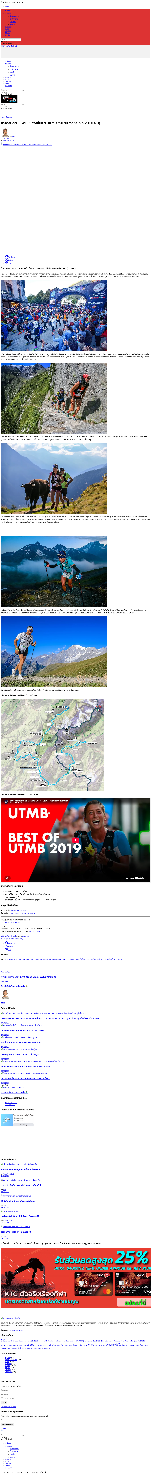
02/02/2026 (5, 1083)
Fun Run (34, 1340)
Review (8, 27)
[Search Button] (23, 90)
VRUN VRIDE (8, 1174)
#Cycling (4, 939)
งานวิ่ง (37, 1345)
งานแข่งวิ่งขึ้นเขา (80, 959)
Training (8, 31)
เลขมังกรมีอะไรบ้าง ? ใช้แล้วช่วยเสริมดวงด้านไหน (22, 1030)
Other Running (67, 1341)
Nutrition (59, 1341)
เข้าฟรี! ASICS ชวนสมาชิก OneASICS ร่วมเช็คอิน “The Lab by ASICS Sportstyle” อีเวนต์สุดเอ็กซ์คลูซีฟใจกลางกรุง (50, 1018)
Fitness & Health (11, 1360)
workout (25, 1345)
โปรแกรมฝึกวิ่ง (38, 1348)
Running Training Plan (14, 1345)
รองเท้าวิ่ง (112, 1344)
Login (7, 6)
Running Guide (107, 1341)
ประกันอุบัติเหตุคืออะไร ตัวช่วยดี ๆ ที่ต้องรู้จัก (20, 1054)
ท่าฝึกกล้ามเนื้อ (67, 1345)
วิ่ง (119, 1344)
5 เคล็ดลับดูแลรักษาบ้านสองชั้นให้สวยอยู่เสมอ (21, 1042)
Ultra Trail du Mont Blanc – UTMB (22, 913)
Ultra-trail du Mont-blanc (41, 959)
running (97, 1340)
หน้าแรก (8, 11)
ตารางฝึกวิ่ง (59, 1345)
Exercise (21, 1341)
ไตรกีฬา (13, 22)
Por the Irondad (8, 1220)
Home (3, 117)
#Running (25, 936)
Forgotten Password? (8, 1407)
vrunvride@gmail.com (16, 1330)
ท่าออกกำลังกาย (78, 1345)
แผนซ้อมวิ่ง (8, 1348)
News (7, 29)
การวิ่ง (31, 1345)
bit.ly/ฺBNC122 (34, 931)
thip (13, 136)
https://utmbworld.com (18, 910)
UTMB (62, 959)
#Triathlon (10, 939)
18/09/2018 (5, 1222)
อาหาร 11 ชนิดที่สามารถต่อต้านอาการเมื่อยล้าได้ (21, 1185)
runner (90, 1341)
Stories (7, 33)
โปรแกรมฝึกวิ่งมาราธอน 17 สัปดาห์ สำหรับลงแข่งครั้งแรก (25, 1078)
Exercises (26, 1341)
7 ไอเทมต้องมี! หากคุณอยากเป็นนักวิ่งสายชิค (20, 1169)
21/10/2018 (5, 1176)
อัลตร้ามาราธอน (115, 959)
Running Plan (119, 1341)
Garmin (41, 1341)
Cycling (8, 1358)
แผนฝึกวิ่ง (16, 1348)
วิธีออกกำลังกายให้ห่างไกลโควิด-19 (16, 1231)
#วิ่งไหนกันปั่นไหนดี (8, 936)
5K (3, 1340)
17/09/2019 (5, 138)
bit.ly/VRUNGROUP (13, 922)
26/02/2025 (5, 1207)
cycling (16, 1341)
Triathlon (8, 1372)
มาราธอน (103, 1345)
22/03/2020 (5, 1192)
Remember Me (9, 1398)
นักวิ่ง (89, 1344)
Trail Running (10, 959)
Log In (3, 1428)
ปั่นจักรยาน (14, 19)
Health (45, 1341)
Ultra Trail (29, 959)
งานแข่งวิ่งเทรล (93, 959)
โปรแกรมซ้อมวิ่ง (26, 1348)
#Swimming (18, 939)
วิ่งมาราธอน (14, 16)
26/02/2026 (5, 1035)
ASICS (12, 1341)
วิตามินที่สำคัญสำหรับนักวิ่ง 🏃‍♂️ (14, 1092)
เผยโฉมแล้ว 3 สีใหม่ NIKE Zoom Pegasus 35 (20, 1215)
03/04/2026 (5, 1023)
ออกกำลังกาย (140, 1345)
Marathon (51, 1341)
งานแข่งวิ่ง (69, 959)
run (86, 1341)
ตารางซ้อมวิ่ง (50, 1345)
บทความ (8, 13)
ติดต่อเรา (8, 35)
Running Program (131, 1341)
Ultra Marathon (20, 959)
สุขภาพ (12, 24)
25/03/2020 (5, 1238)
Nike (55, 1341)
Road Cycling (78, 1340)
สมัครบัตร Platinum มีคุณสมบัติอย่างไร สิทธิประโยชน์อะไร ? (27, 1066)
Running (9, 117)
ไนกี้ (50, 1348)
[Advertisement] (41, 52)
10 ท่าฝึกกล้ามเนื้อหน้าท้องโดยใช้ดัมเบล (18, 1201)
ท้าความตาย (104, 959)
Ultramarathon (55, 959)
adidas (7, 1341)
